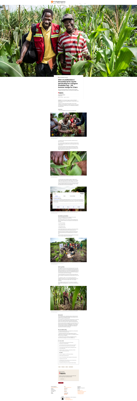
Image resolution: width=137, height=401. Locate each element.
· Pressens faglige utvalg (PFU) (69, 399)
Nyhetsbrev (58, 3)
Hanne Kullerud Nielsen (61, 94)
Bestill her (65, 391)
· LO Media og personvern (80, 393)
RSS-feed (65, 389)
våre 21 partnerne (57, 199)
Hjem (51, 3)
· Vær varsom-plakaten (68, 398)
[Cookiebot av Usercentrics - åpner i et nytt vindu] (81, 193)
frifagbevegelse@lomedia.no (54, 387)
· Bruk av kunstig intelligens (80, 392)
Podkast (62, 3)
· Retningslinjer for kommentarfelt (81, 391)
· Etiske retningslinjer (80, 390)
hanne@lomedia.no (60, 95)
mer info (56, 203)
